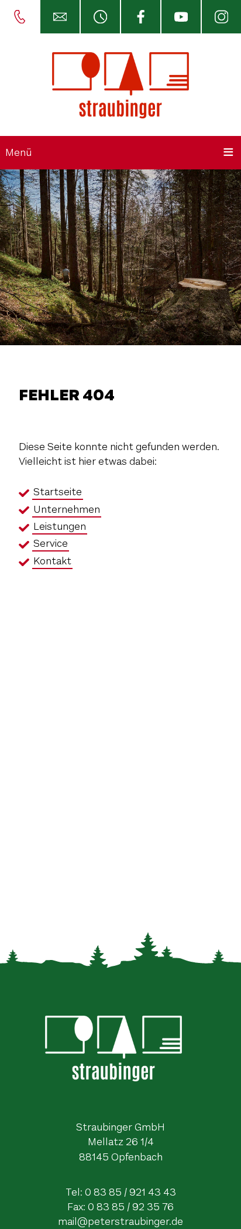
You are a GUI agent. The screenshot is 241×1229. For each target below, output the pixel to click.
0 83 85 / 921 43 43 (130, 1192)
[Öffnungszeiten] (100, 16)
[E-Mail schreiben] (59, 16)
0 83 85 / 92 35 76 (131, 1207)
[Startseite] (120, 84)
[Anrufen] (19, 16)
